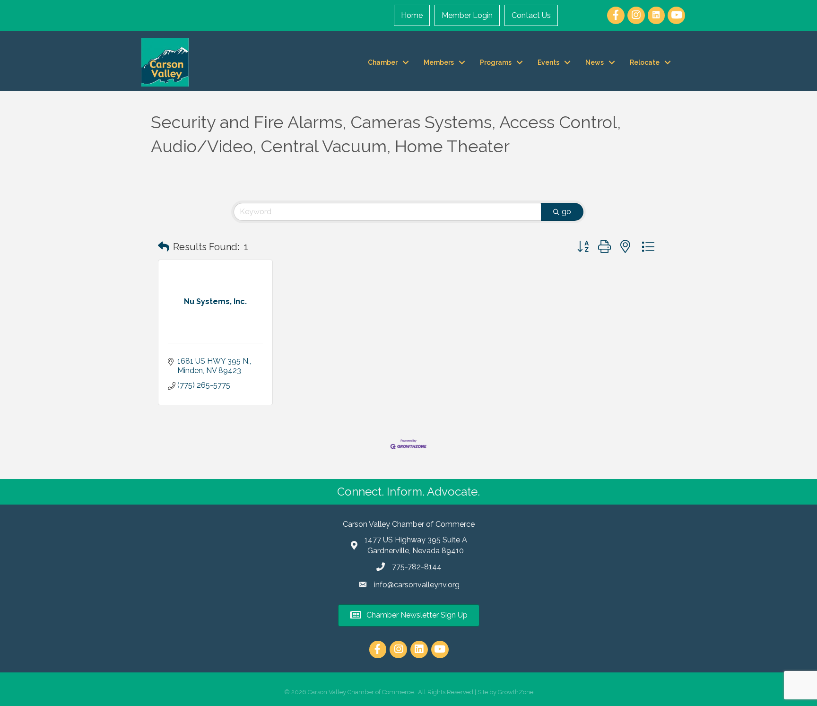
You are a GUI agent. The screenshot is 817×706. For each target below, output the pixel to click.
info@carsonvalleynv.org (417, 584)
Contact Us (531, 15)
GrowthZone (515, 692)
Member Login (467, 15)
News (594, 62)
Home (412, 15)
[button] (163, 246)
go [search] (566, 211)
